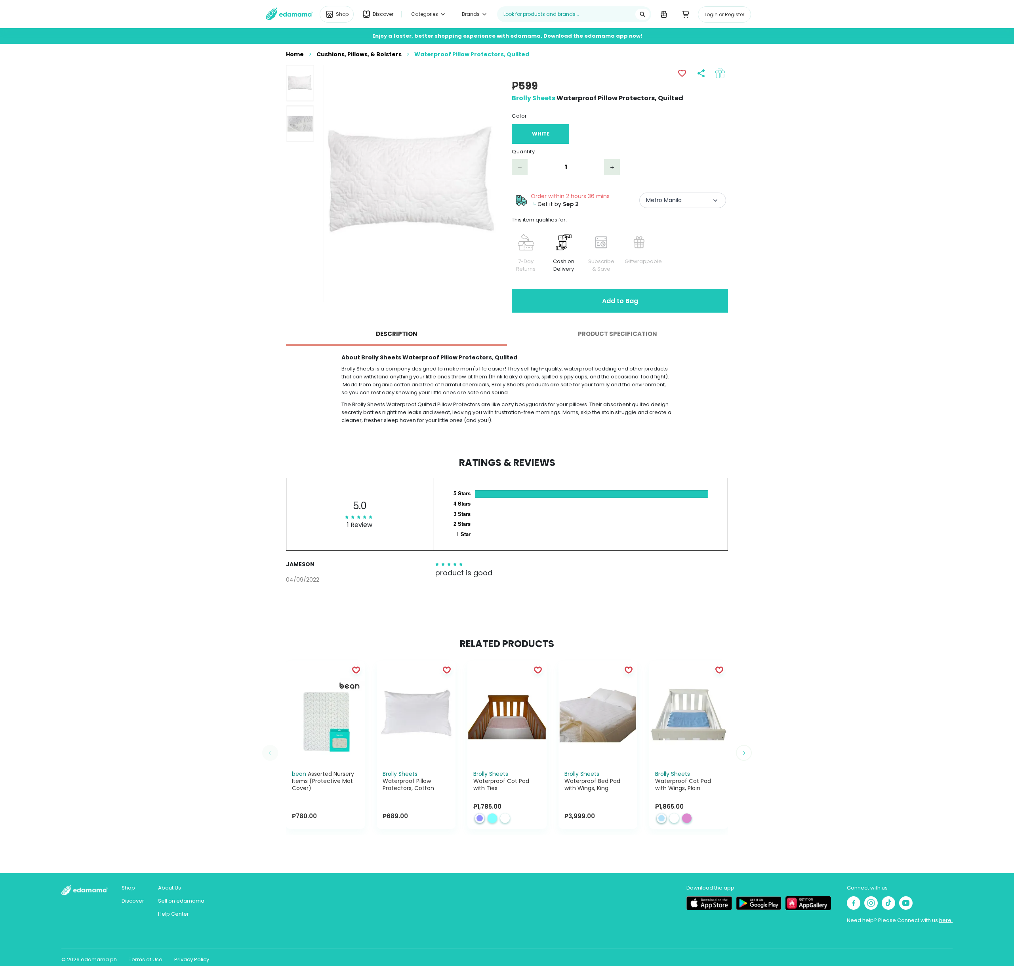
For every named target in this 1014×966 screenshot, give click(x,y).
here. (946, 920)
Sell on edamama (181, 900)
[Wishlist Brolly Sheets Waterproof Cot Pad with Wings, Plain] (719, 669)
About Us (169, 887)
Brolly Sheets (533, 98)
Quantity (523, 151)
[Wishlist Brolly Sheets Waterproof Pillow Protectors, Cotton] (447, 669)
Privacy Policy (191, 959)
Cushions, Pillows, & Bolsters (359, 54)
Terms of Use (145, 959)
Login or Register (724, 14)
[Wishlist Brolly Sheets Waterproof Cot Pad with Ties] (538, 669)
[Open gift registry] (663, 14)
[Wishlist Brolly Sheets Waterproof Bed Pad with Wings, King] (628, 669)
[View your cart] (685, 14)
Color (519, 116)
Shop (128, 887)
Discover (133, 900)
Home (295, 54)
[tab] (396, 334)
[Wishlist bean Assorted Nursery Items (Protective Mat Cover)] (356, 669)
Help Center (173, 913)
